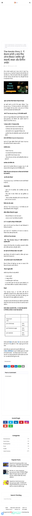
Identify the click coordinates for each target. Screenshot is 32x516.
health (16, 448)
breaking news (16, 443)
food (16, 446)
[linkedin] (16, 422)
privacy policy (9, 509)
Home (6, 44)
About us (24, 507)
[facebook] (5, 422)
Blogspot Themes (17, 512)
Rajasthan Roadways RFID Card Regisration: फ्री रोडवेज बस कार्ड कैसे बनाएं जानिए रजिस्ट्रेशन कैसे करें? (19, 464)
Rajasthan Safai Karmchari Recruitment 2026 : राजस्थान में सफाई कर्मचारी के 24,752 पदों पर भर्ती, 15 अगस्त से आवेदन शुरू (18, 483)
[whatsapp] (10, 425)
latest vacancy (16, 451)
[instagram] (26, 422)
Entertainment (11, 44)
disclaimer (24, 509)
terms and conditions (15, 507)
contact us (17, 509)
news (6, 66)
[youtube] (5, 425)
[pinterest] (21, 422)
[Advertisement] (16, 22)
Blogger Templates (16, 513)
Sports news (16, 441)
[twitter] (10, 422)
